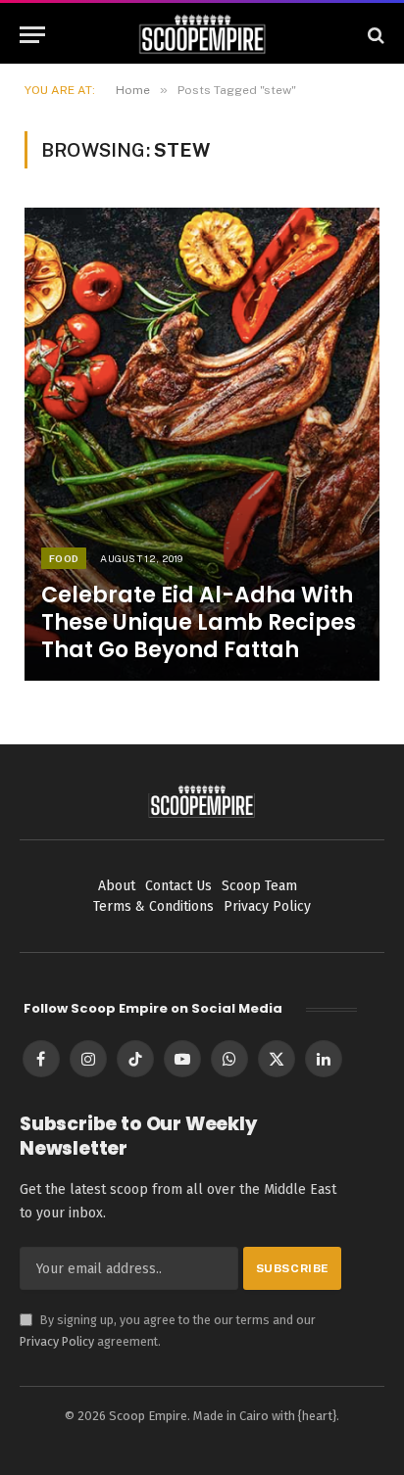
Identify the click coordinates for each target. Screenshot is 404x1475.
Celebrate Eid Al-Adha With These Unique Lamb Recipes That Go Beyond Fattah (198, 622)
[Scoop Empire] (202, 35)
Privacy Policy (57, 1341)
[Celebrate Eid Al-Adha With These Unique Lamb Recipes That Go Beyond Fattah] (202, 444)
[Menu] (32, 35)
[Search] (374, 35)
